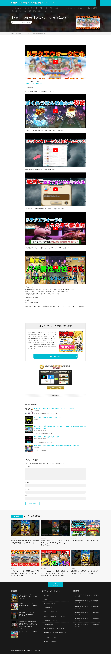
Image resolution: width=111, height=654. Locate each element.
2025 (76, 601)
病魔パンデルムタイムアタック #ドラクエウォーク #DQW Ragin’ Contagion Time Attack (55, 543)
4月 (85, 595)
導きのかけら (22, 11)
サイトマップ (47, 599)
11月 (76, 602)
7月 (92, 595)
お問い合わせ (47, 595)
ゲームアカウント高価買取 (50, 637)
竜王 (30, 11)
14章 (36, 8)
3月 (83, 595)
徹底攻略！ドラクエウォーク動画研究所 (30, 650)
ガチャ (45, 11)
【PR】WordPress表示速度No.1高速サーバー (55, 632)
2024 (76, 606)
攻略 (26, 8)
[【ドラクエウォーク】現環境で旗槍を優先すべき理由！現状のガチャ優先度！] (29, 448)
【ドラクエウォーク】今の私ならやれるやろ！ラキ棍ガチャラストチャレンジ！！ (28, 605)
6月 (90, 595)
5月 (87, 595)
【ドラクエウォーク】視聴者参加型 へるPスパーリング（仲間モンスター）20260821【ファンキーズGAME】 (55, 573)
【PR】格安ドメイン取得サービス (52, 641)
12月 (79, 602)
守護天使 (95, 8)
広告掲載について (48, 607)
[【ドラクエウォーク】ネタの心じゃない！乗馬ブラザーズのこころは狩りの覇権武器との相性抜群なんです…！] (29, 429)
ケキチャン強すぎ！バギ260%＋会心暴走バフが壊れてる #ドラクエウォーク (25, 542)
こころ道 (82, 8)
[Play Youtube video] (55, 62)
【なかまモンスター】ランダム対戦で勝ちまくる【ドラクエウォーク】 (54, 408)
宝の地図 (14, 11)
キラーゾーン (63, 8)
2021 (76, 624)
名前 (27, 482)
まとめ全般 (19, 8)
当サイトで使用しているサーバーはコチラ (54, 616)
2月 (81, 595)
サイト (27, 495)
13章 (31, 8)
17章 (51, 8)
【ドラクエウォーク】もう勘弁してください (47, 436)
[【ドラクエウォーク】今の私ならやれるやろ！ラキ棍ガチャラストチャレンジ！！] (14, 606)
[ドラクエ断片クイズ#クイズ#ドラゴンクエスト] (29, 420)
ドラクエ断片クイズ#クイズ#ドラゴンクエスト (47, 417)
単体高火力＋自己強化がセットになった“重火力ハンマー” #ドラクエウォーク (84, 572)
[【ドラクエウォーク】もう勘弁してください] (29, 439)
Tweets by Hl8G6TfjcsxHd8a (33, 83)
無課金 (40, 11)
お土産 (56, 8)
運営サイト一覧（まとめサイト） (52, 611)
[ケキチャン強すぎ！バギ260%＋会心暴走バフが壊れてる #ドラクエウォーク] (14, 598)
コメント (27, 466)
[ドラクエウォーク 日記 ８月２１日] (14, 634)
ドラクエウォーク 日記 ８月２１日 (84, 540)
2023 (76, 612)
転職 (34, 11)
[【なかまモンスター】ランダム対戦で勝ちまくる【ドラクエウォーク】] (29, 411)
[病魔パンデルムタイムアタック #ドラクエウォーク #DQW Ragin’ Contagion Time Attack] (14, 615)
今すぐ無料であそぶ (55, 356)
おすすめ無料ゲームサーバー (51, 620)
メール (27, 489)
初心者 (88, 8)
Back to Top (56, 585)
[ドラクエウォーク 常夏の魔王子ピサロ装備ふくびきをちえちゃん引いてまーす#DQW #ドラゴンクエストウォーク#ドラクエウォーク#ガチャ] (14, 624)
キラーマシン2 (73, 8)
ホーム (12, 8)
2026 (76, 595)
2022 (76, 618)
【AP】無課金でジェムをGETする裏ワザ (54, 628)
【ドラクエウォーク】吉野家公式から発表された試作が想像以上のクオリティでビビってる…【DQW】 (25, 573)
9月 (96, 601)
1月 (79, 595)
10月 (98, 601)
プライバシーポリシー (49, 603)
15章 (41, 8)
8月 (94, 595)
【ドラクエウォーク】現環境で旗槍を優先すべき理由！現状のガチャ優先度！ (56, 445)
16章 (46, 8)
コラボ (51, 11)
